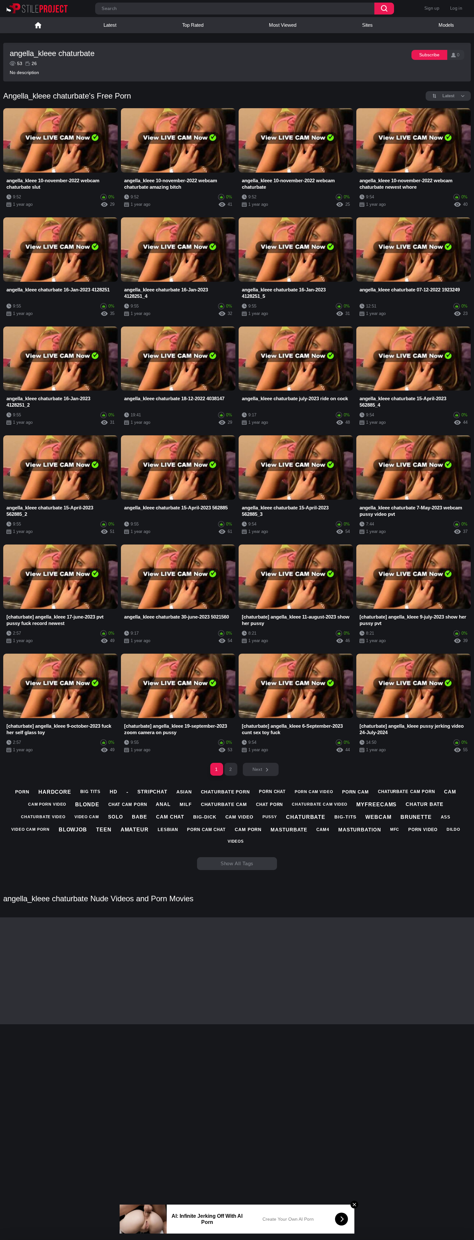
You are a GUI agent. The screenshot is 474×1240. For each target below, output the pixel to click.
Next (257, 769)
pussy (269, 817)
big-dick (204, 816)
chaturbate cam (224, 804)
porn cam (355, 791)
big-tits (345, 816)
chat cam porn (127, 804)
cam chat (170, 816)
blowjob (73, 829)
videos (236, 841)
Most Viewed (282, 25)
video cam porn (30, 829)
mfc (395, 829)
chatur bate (424, 804)
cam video (239, 816)
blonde (87, 804)
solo (115, 816)
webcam (378, 817)
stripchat (152, 791)
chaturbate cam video (319, 804)
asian (184, 791)
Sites (367, 25)
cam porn (248, 829)
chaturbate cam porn (406, 791)
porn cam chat (206, 829)
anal (163, 804)
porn (22, 791)
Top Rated (192, 25)
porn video (423, 829)
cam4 (322, 829)
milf (186, 804)
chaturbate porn (225, 791)
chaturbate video (43, 817)
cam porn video (47, 804)
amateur (135, 829)
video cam (86, 817)
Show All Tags (237, 863)
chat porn (269, 804)
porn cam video (314, 792)
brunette (416, 817)
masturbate (289, 829)
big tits (90, 791)
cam (450, 791)
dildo (453, 829)
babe (139, 816)
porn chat (272, 791)
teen (104, 829)
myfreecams (376, 804)
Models (446, 25)
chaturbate (305, 817)
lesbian (168, 829)
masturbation (359, 829)
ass (445, 817)
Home (38, 25)
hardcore (54, 792)
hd (113, 791)
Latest (110, 25)
